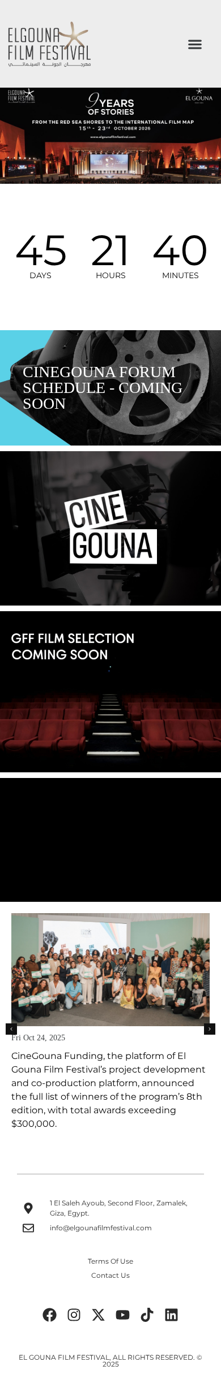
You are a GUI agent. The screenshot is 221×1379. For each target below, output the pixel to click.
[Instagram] (74, 1314)
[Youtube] (123, 1314)
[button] (195, 44)
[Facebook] (50, 1314)
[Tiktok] (147, 1314)
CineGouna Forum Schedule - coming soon (102, 387)
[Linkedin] (171, 1314)
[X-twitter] (98, 1314)
